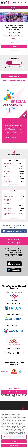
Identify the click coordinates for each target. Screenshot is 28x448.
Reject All (14, 441)
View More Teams (14, 218)
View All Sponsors (14, 388)
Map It (14, 38)
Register (13, 7)
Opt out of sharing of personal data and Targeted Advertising (14, 437)
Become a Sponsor (15, 392)
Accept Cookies (14, 445)
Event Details (14, 76)
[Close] (26, 412)
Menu (23, 2)
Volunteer (14, 50)
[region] (14, 429)
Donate (13, 9)
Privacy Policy (21, 433)
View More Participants (14, 184)
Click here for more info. (11, 137)
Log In (15, 2)
